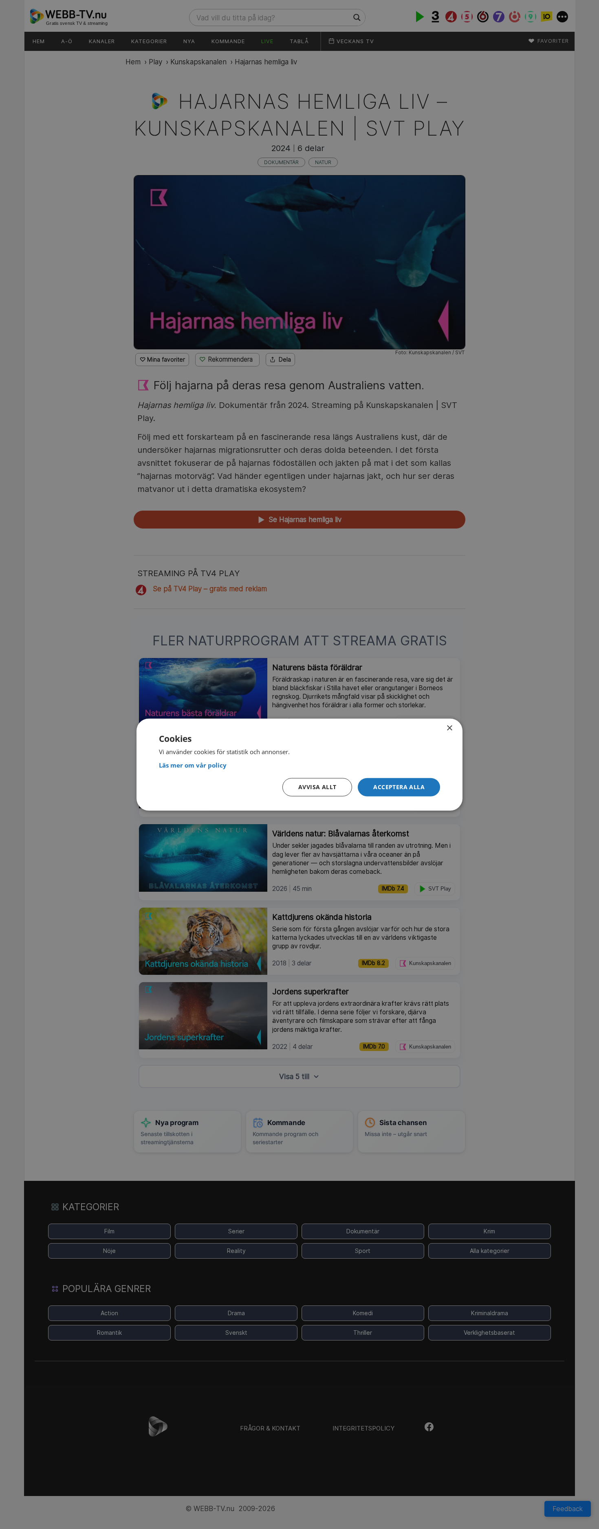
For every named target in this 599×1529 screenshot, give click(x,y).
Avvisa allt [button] (317, 787)
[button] (399, 787)
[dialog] (299, 764)
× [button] (449, 728)
